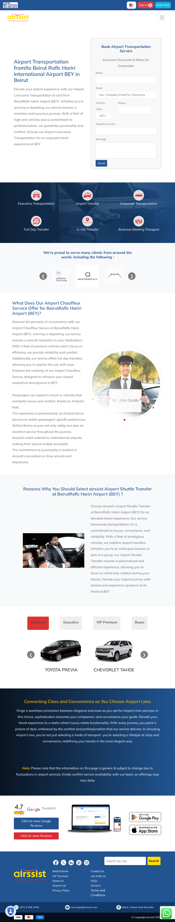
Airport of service (106, 124)
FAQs (94, 880)
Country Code (100, 106)
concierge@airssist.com (83, 907)
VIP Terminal (60, 876)
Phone (122, 103)
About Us (58, 880)
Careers (96, 885)
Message (101, 139)
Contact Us (97, 871)
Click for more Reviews (36, 836)
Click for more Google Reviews (36, 823)
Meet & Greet (60, 871)
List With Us (98, 876)
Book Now (162, 5)
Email (99, 88)
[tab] (38, 623)
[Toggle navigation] (162, 17)
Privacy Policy (61, 890)
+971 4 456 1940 (29, 907)
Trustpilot (48, 808)
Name (99, 72)
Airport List (59, 885)
